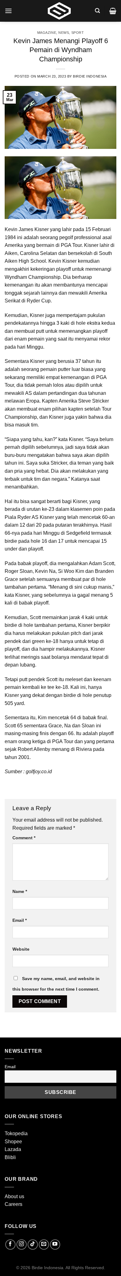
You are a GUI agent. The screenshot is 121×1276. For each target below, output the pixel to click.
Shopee (13, 1141)
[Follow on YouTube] (55, 1244)
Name (19, 891)
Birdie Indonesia (89, 76)
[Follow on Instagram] (21, 1244)
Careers (13, 1204)
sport (77, 32)
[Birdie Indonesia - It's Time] (59, 11)
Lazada (13, 1149)
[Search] (97, 11)
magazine (46, 32)
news (63, 32)
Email (19, 920)
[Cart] (112, 11)
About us (14, 1196)
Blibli (10, 1157)
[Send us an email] (44, 1244)
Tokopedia (16, 1133)
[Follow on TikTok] (33, 1244)
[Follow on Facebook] (10, 1244)
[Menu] (8, 10)
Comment (23, 837)
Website (20, 949)
